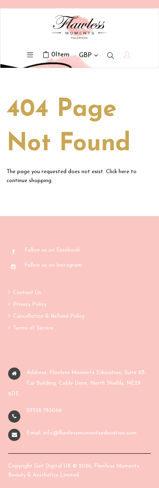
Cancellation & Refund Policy (48, 316)
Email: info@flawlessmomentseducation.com (81, 433)
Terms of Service (33, 328)
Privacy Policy (29, 304)
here (124, 171)
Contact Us (27, 292)
